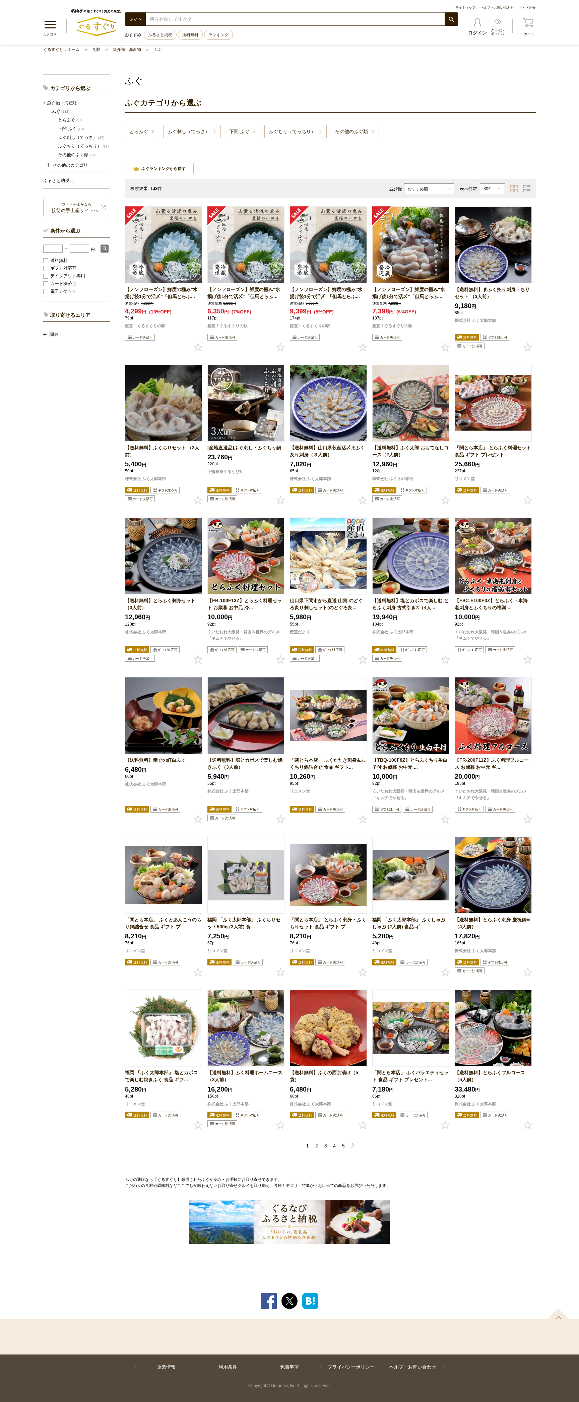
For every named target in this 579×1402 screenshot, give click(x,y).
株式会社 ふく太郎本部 (475, 320)
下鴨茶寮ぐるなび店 (225, 471)
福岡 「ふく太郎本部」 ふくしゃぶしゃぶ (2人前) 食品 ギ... (408, 923)
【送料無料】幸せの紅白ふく (155, 760)
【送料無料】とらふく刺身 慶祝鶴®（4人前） (492, 923)
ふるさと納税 (160, 34)
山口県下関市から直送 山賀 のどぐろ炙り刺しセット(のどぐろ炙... (326, 604)
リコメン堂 (465, 478)
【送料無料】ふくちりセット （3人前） (162, 451)
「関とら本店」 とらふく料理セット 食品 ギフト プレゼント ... (493, 451)
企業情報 (166, 1367)
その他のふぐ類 (76, 154)
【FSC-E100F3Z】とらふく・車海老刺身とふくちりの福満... (491, 604)
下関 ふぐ (71, 128)
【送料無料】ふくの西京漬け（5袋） (324, 1076)
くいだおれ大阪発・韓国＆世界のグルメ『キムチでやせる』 (243, 635)
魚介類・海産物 (127, 49)
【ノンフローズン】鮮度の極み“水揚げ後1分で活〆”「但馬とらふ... (161, 293)
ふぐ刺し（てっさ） (81, 137)
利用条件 (227, 1367)
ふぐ (158, 49)
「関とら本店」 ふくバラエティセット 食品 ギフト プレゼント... (410, 1076)
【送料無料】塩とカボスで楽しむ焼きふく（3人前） (244, 763)
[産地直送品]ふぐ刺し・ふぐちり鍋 (244, 447)
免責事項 (289, 1367)
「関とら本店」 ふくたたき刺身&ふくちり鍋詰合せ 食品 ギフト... (327, 763)
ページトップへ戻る (558, 1313)
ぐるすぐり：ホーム (61, 49)
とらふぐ (70, 119)
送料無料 (190, 34)
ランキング (218, 34)
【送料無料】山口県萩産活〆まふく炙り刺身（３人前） (327, 451)
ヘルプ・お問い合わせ (497, 7)
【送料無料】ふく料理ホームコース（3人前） (244, 1076)
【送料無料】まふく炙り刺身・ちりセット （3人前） (492, 293)
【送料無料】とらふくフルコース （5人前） (490, 1076)
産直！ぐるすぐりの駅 (145, 325)
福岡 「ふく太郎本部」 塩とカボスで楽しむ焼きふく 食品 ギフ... (161, 1076)
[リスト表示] (526, 188)
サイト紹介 (527, 7)
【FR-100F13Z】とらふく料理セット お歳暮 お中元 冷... (244, 604)
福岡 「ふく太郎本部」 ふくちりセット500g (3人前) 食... (243, 923)
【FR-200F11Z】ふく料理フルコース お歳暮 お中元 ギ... (492, 763)
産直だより (300, 632)
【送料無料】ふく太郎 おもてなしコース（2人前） (410, 451)
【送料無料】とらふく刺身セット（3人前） (160, 604)
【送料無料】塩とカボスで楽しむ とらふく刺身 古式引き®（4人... (410, 604)
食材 (96, 49)
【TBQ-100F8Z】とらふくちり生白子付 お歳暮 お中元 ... (410, 763)
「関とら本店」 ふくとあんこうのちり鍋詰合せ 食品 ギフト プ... (163, 923)
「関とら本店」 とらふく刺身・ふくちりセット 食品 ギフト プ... (328, 923)
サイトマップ (465, 7)
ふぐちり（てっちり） (83, 146)
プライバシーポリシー (351, 1367)
